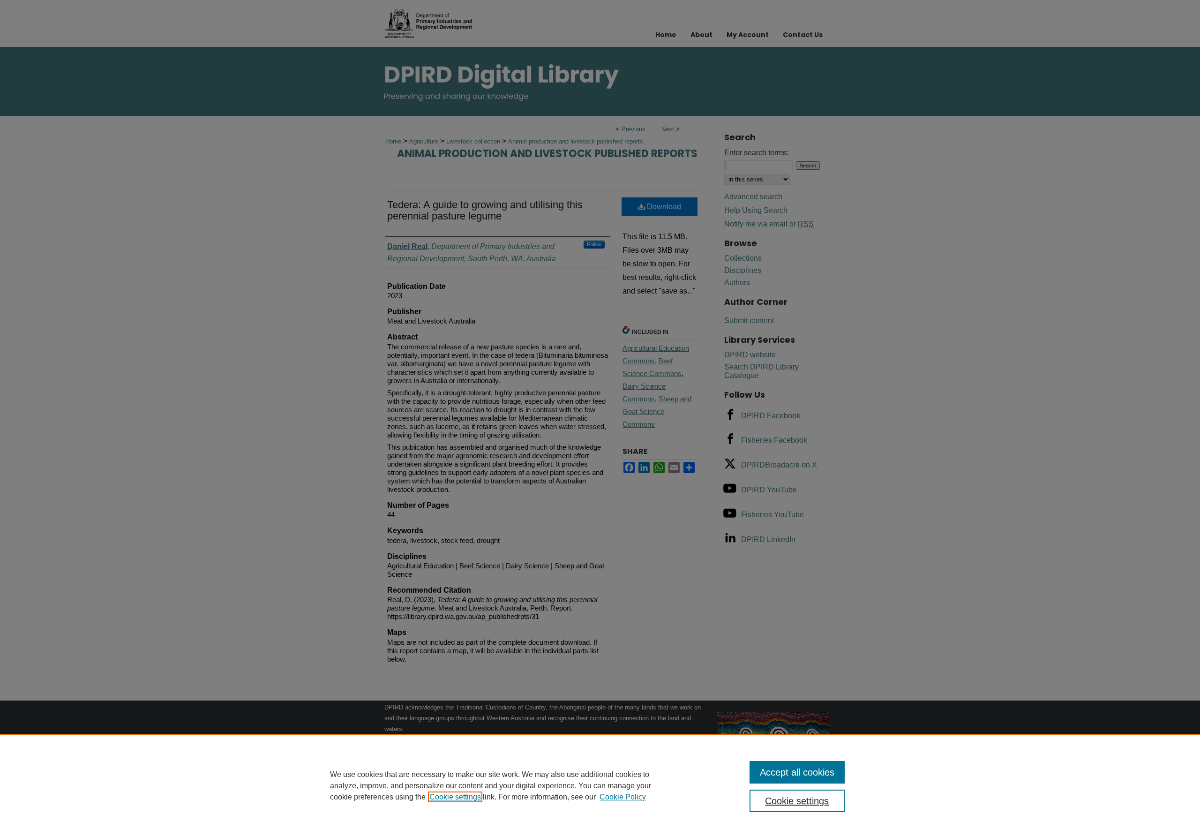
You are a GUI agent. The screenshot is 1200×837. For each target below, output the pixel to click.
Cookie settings (455, 797)
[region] (600, 785)
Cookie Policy (623, 797)
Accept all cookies (797, 772)
